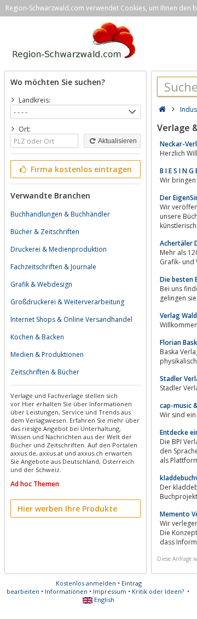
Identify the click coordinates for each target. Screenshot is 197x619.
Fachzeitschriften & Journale (53, 266)
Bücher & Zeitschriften (44, 231)
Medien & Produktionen (47, 354)
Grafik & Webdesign (41, 284)
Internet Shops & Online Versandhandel (71, 319)
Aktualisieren (117, 141)
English (103, 599)
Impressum (109, 591)
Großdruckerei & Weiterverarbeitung (67, 301)
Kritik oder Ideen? (158, 591)
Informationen (66, 591)
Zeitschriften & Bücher (44, 372)
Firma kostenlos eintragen (80, 169)
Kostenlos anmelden (86, 583)
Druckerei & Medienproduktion (58, 249)
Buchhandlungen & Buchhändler (60, 214)
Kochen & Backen (37, 337)
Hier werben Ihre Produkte (67, 508)
